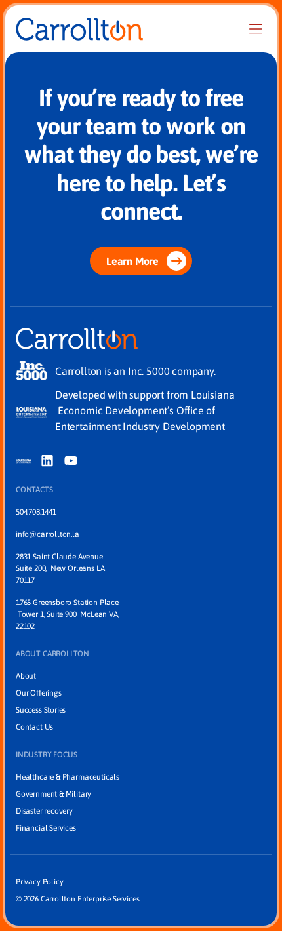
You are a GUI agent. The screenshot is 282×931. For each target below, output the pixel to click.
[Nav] (255, 28)
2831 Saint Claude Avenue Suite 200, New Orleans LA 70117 (61, 568)
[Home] (79, 29)
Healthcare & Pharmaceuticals (67, 777)
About (26, 676)
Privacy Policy (39, 881)
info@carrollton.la (47, 534)
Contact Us (34, 727)
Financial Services (46, 828)
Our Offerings (39, 693)
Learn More (132, 261)
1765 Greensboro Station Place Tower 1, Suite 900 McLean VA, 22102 (67, 614)
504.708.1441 (36, 512)
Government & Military (53, 794)
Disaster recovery (44, 811)
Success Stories (41, 710)
